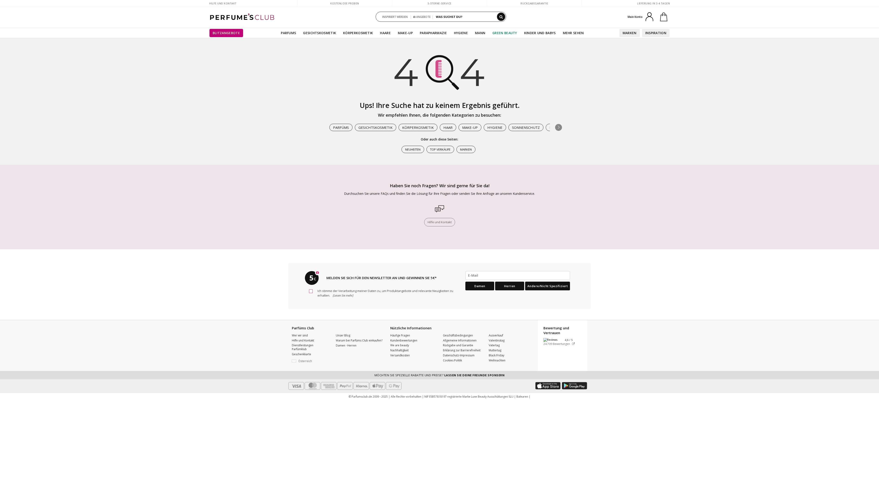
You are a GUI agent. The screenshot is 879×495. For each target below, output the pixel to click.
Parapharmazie (433, 33)
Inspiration (655, 33)
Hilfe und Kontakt (223, 3)
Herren (509, 286)
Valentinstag (497, 340)
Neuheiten (413, 149)
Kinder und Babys (540, 33)
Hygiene (461, 33)
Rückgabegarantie (534, 3)
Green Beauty (504, 33)
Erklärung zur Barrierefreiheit (461, 350)
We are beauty (399, 345)
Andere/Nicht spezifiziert (547, 286)
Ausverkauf (496, 335)
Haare (385, 33)
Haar (448, 127)
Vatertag (494, 345)
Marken (630, 33)
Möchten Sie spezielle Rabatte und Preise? (439, 375)
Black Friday (496, 355)
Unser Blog (343, 335)
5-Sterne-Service (439, 3)
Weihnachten (497, 360)
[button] (558, 127)
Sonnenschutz (526, 127)
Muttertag (495, 350)
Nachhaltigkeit (399, 350)
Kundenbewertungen (403, 340)
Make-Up (470, 127)
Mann (480, 33)
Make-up (405, 33)
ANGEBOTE (423, 17)
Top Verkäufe (440, 149)
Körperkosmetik (358, 33)
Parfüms (341, 127)
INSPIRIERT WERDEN (395, 17)
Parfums (288, 33)
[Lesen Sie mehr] (342, 295)
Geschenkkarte (301, 354)
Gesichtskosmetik (319, 33)
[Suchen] (501, 17)
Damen (479, 286)
